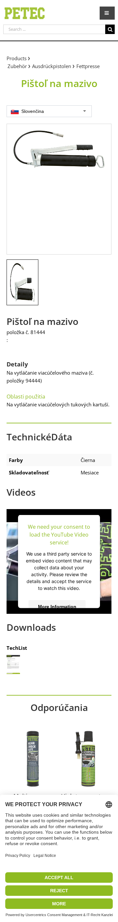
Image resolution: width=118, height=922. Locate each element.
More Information (57, 606)
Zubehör (17, 66)
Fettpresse (88, 66)
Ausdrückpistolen (51, 66)
